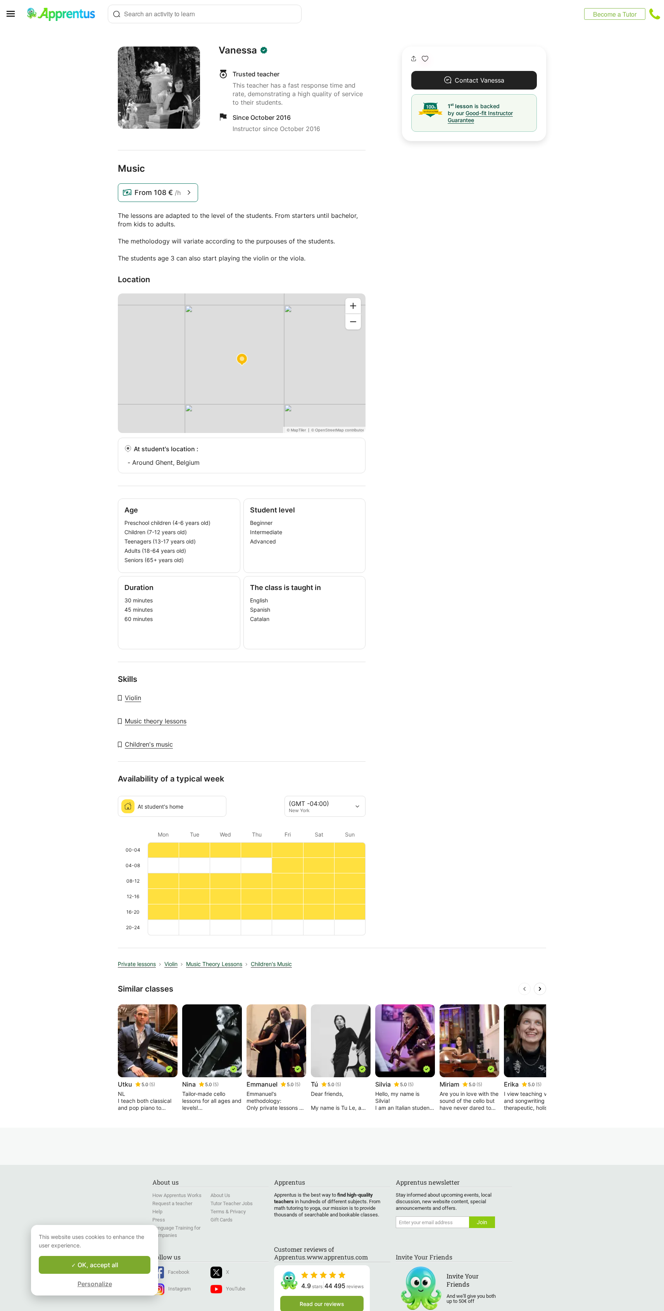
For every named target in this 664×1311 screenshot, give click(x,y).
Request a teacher (172, 1203)
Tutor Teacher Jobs (231, 1203)
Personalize (95, 1284)
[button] (425, 59)
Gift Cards (221, 1220)
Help (157, 1211)
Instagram (179, 1289)
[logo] (64, 13)
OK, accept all (97, 1265)
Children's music (149, 744)
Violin (133, 698)
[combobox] (205, 14)
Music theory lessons (155, 721)
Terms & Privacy (228, 1211)
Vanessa (238, 50)
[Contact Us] (654, 14)
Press (158, 1220)
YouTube (235, 1289)
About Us (220, 1195)
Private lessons (137, 964)
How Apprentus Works (177, 1195)
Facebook (179, 1272)
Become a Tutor (614, 14)
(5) (152, 1084)
